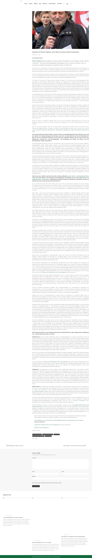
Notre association (52, 3)
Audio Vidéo (59, 3)
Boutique (35, 3)
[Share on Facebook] (85, 434)
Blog (40, 3)
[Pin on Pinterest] (88, 434)
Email (63, 471)
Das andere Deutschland (37, 434)
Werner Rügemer (37, 61)
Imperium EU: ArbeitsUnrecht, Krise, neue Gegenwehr (54, 272)
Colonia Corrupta (39, 391)
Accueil (25, 3)
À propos (30, 3)
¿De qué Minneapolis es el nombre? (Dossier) (13, 517)
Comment (34, 457)
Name (33, 471)
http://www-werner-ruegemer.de (41, 427)
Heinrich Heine (57, 434)
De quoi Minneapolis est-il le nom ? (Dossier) (41, 542)
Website (33, 476)
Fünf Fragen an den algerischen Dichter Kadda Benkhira (73, 536)
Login (67, 3)
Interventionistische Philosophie (38, 436)
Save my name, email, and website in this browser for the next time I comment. (47, 482)
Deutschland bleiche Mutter (48, 434)
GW (34, 54)
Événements (45, 3)
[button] (64, 3)
